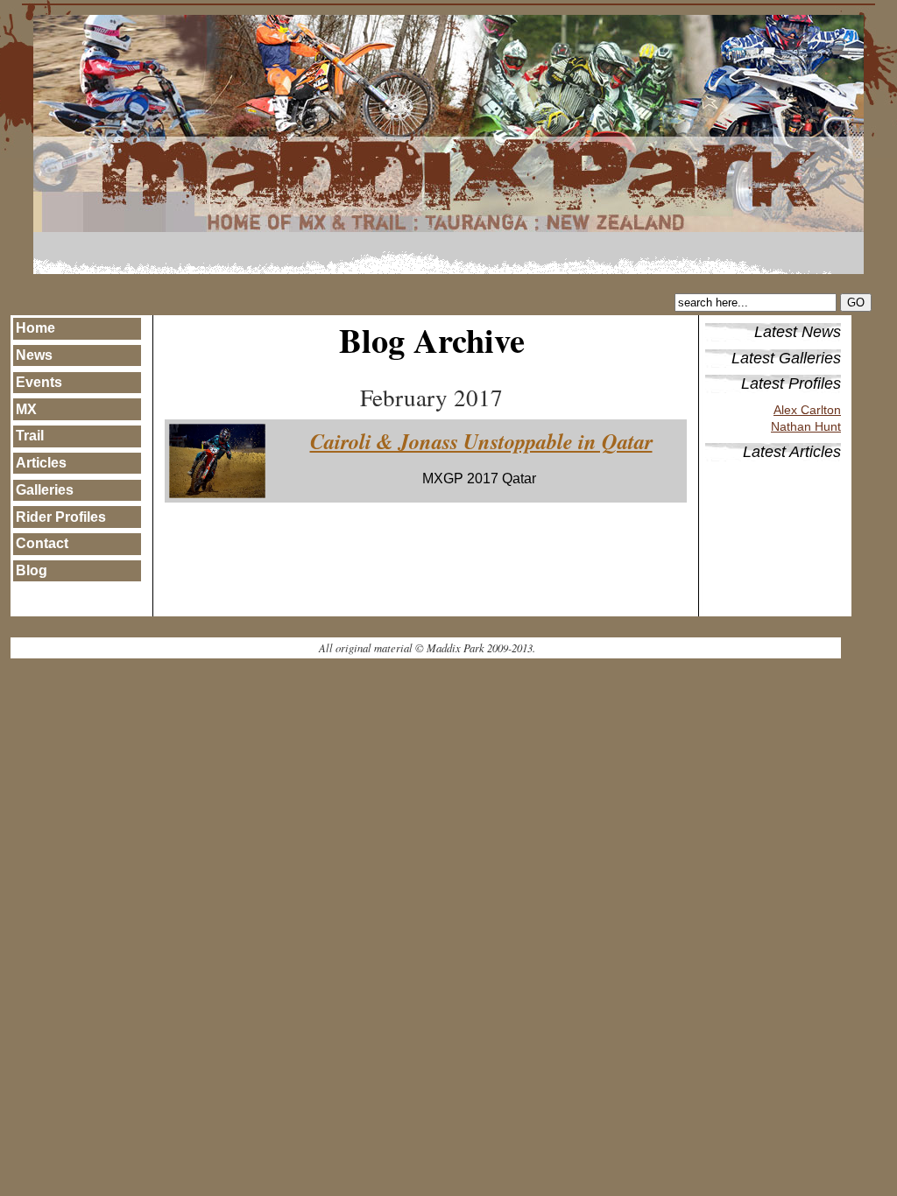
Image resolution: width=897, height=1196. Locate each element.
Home (35, 327)
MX (26, 409)
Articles (41, 462)
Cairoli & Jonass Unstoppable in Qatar (481, 441)
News (34, 355)
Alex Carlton (807, 410)
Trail (30, 435)
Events (39, 382)
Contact (42, 543)
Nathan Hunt (806, 426)
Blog (31, 570)
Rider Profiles (61, 517)
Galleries (45, 489)
